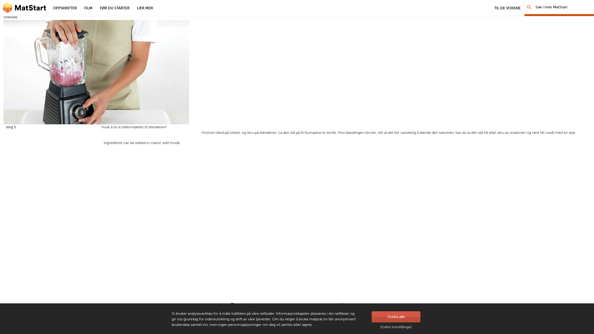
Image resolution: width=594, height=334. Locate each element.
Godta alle (396, 317)
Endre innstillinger (396, 327)
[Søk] (529, 7)
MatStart (24, 8)
